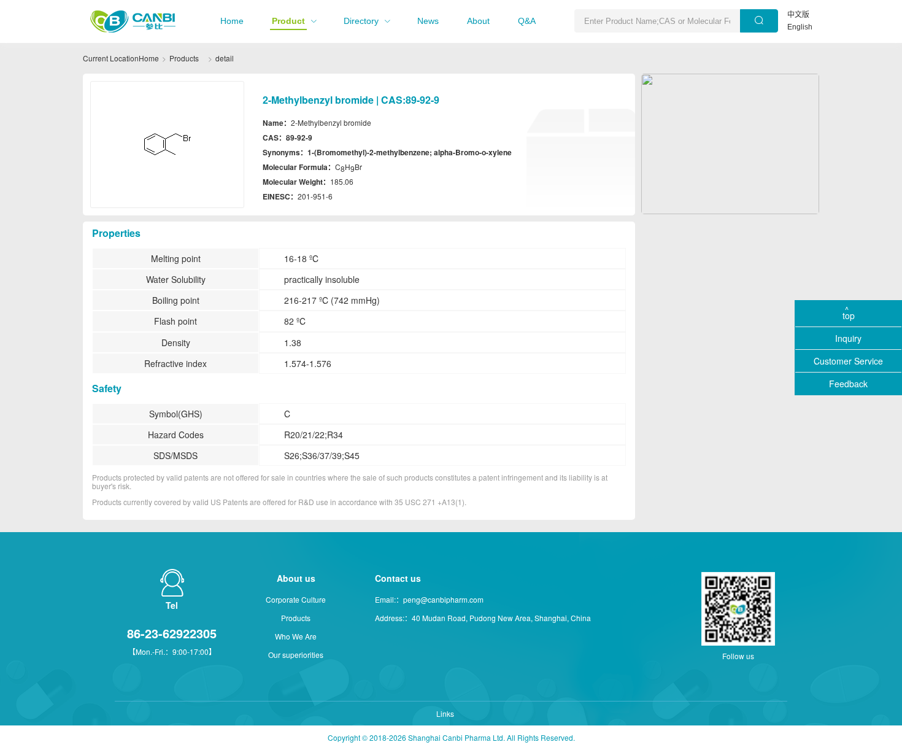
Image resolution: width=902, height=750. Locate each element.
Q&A (527, 21)
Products (184, 58)
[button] (231, 21)
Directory (361, 21)
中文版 (798, 14)
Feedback (848, 383)
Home (232, 21)
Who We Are (296, 636)
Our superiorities (295, 654)
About (478, 21)
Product (288, 21)
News (428, 21)
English (799, 27)
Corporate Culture (296, 599)
